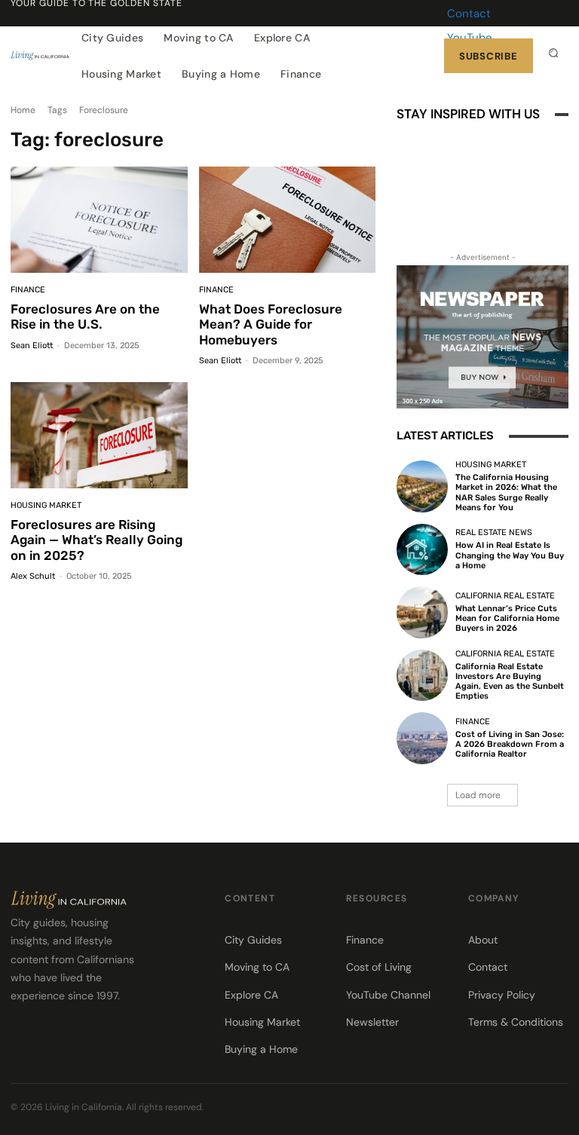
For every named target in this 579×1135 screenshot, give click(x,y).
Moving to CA (257, 967)
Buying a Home (261, 1049)
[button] (553, 53)
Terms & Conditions (515, 1022)
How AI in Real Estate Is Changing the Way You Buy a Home (509, 555)
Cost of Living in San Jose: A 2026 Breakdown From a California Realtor (509, 744)
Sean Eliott (32, 345)
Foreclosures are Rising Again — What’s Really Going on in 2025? (96, 540)
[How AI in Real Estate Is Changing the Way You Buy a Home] (422, 549)
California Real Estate (505, 596)
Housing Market (46, 505)
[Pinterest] (506, 181)
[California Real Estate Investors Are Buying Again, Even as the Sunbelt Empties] (422, 675)
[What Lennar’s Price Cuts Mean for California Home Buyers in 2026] (422, 612)
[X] (415, 226)
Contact (469, 13)
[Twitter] (560, 1109)
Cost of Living (379, 967)
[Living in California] (40, 55)
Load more (478, 795)
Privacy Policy (501, 995)
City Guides (253, 940)
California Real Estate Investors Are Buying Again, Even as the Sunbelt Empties (509, 682)
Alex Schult (33, 576)
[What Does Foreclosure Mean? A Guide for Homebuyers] (287, 220)
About (483, 940)
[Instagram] (460, 181)
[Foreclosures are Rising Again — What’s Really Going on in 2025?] (99, 435)
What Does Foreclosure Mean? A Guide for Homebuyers (270, 324)
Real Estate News (493, 532)
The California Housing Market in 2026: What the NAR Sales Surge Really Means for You (506, 492)
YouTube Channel (388, 995)
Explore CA (251, 995)
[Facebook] (415, 181)
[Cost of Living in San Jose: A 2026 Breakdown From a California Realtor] (422, 737)
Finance (28, 290)
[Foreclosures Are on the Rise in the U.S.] (99, 220)
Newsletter (372, 1022)
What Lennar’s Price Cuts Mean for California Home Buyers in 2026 (507, 618)
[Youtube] (460, 226)
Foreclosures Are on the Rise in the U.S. (85, 316)
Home (23, 110)
